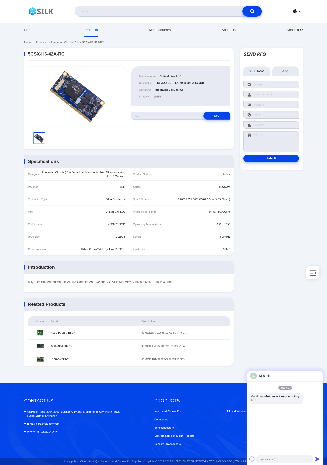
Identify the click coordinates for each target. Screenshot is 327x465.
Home (28, 30)
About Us (229, 30)
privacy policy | (70, 461)
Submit (271, 158)
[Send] (318, 459)
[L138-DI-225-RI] (40, 359)
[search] (252, 11)
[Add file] (252, 459)
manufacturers (160, 30)
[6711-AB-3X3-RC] (40, 346)
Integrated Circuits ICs (64, 42)
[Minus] (317, 376)
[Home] (41, 11)
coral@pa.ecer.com (43, 423)
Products (91, 30)
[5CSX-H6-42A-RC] (77, 96)
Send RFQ (295, 30)
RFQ (217, 115)
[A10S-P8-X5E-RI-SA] (40, 333)
